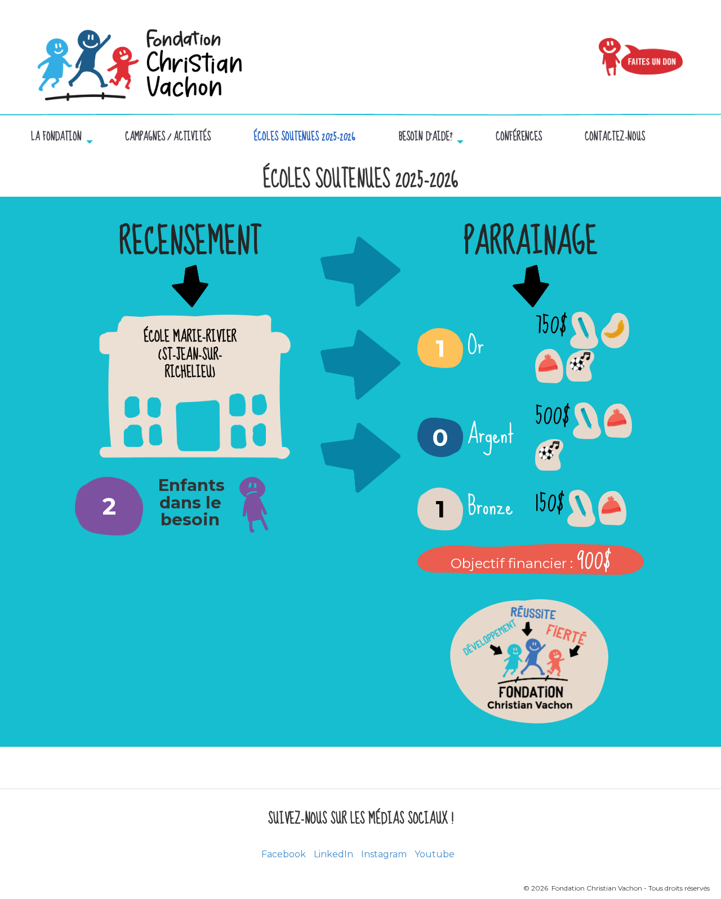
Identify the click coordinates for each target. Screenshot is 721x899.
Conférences (519, 137)
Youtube (435, 854)
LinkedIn (333, 854)
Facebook (283, 854)
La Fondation (56, 137)
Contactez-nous (615, 137)
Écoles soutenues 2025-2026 (304, 137)
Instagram (384, 854)
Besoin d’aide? (425, 137)
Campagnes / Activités (168, 137)
